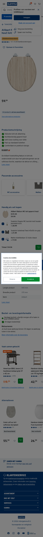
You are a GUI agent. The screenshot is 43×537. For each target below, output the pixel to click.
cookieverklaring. (31, 273)
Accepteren (30, 279)
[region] (21, 268)
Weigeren (12, 279)
